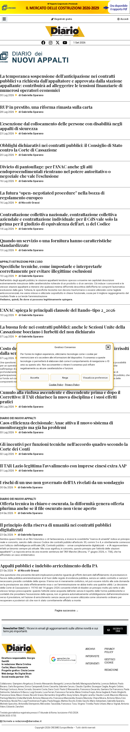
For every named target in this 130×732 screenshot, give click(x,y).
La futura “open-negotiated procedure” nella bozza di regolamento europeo (52, 195)
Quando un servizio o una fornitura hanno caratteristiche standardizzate (56, 243)
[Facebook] (43, 43)
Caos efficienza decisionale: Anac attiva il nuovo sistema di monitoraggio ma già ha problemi (56, 425)
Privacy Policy (72, 384)
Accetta (34, 377)
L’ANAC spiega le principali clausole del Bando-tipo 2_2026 (57, 310)
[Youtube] (65, 43)
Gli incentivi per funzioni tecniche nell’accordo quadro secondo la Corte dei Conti (64, 446)
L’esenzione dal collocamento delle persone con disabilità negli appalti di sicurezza (61, 126)
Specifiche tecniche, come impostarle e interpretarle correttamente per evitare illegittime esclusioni (51, 268)
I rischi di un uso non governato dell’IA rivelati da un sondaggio (62, 482)
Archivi (90, 649)
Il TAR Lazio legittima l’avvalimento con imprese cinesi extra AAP (63, 465)
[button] (108, 347)
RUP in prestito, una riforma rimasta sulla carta (46, 107)
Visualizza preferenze (95, 377)
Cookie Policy (56, 384)
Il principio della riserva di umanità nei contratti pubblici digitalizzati (55, 527)
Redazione (111, 670)
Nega (65, 377)
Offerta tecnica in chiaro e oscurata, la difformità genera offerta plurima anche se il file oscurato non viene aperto (62, 506)
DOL (27, 677)
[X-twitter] (58, 43)
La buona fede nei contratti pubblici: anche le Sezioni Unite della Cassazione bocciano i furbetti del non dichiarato (62, 329)
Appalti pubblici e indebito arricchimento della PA (49, 565)
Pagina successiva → (66, 611)
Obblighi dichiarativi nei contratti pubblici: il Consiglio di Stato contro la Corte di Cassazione (61, 147)
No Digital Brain (23, 673)
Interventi (91, 664)
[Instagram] (50, 43)
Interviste (91, 656)
